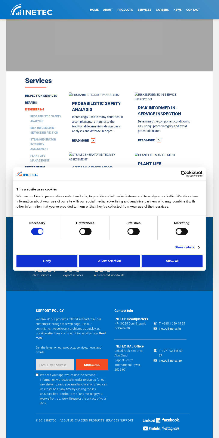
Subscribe (92, 365)
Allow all (172, 261)
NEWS (177, 10)
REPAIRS (31, 102)
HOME (94, 10)
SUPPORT (126, 420)
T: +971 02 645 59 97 (171, 353)
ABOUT (108, 10)
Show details (184, 247)
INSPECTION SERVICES (41, 96)
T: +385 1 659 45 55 (172, 323)
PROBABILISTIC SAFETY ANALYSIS (45, 118)
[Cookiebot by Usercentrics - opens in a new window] (184, 174)
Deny (47, 261)
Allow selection (109, 261)
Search (208, 9)
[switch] (85, 231)
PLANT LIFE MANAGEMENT (39, 158)
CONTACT (193, 10)
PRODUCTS (125, 10)
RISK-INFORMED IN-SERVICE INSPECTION (44, 130)
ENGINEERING (34, 109)
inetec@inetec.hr (170, 328)
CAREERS (162, 10)
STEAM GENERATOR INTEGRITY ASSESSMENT (43, 144)
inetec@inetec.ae (170, 360)
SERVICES (144, 10)
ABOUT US (67, 420)
